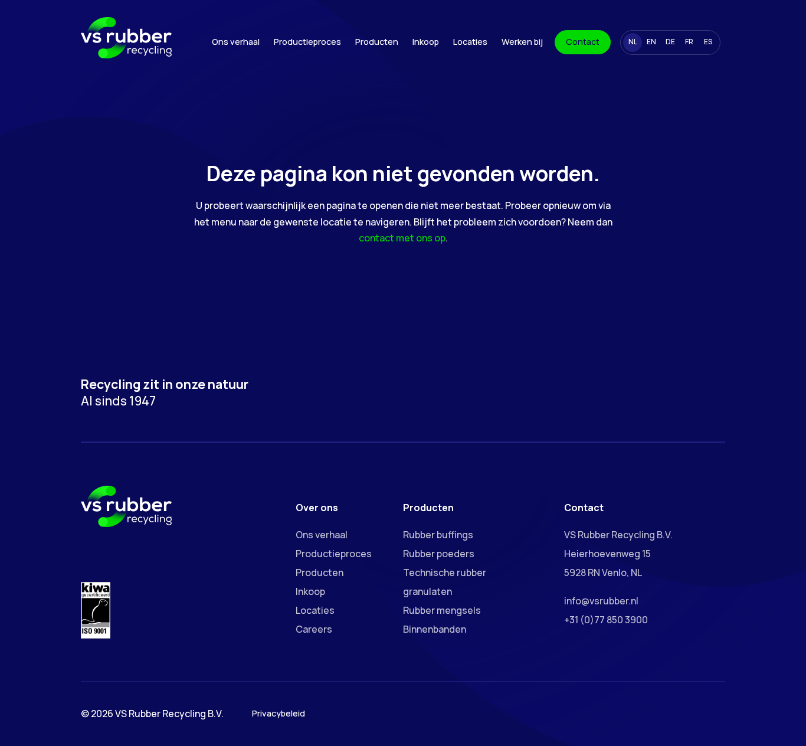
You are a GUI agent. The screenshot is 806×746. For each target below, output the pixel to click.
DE (670, 42)
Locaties (470, 41)
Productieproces (307, 41)
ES (708, 42)
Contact (582, 41)
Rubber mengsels (442, 610)
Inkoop (425, 41)
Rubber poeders (438, 553)
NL (632, 42)
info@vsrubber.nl (601, 600)
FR (689, 42)
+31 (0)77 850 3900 (606, 619)
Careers (314, 629)
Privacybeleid (278, 713)
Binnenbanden (434, 629)
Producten (376, 41)
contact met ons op (402, 237)
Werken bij (522, 41)
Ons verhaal (236, 41)
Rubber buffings (438, 534)
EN (651, 42)
